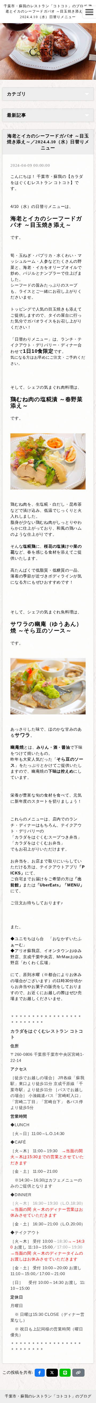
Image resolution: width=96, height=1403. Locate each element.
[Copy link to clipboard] (78, 1373)
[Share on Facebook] (40, 1373)
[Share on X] (52, 1373)
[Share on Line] (65, 1373)
